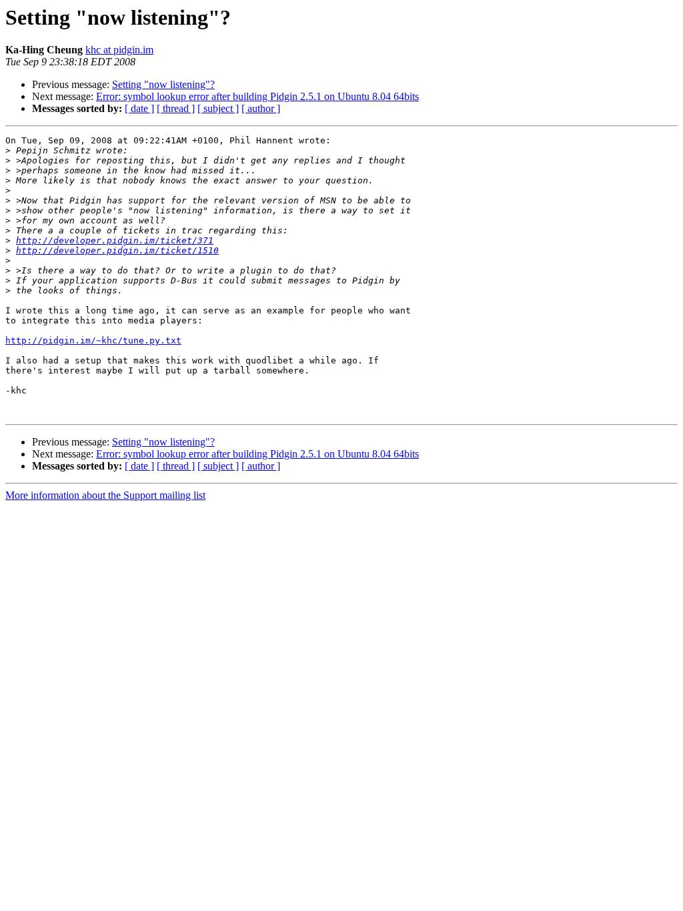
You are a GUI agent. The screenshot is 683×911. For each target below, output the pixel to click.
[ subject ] (218, 108)
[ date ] (139, 108)
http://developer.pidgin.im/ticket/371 (114, 240)
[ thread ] (176, 108)
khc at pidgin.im (119, 49)
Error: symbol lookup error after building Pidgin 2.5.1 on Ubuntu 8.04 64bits (257, 96)
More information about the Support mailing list (105, 495)
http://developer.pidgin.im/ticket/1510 (117, 250)
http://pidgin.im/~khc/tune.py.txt (93, 340)
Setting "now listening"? (163, 84)
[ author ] (260, 108)
